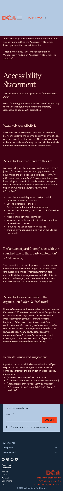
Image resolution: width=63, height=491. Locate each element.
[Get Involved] (56, 452)
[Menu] (19, 18)
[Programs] (56, 447)
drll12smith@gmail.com (49, 477)
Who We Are (9, 442)
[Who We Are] (56, 443)
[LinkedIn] (16, 459)
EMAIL (10, 414)
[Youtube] (3, 459)
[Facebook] (12, 459)
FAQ (3, 484)
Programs (8, 447)
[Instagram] (7, 459)
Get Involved (9, 452)
